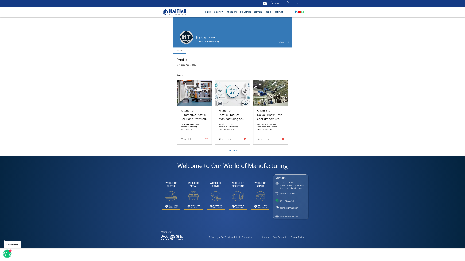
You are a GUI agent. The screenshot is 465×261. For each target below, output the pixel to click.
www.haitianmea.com (289, 216)
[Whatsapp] (302, 12)
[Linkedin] (296, 12)
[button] (218, 12)
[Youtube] (299, 12)
